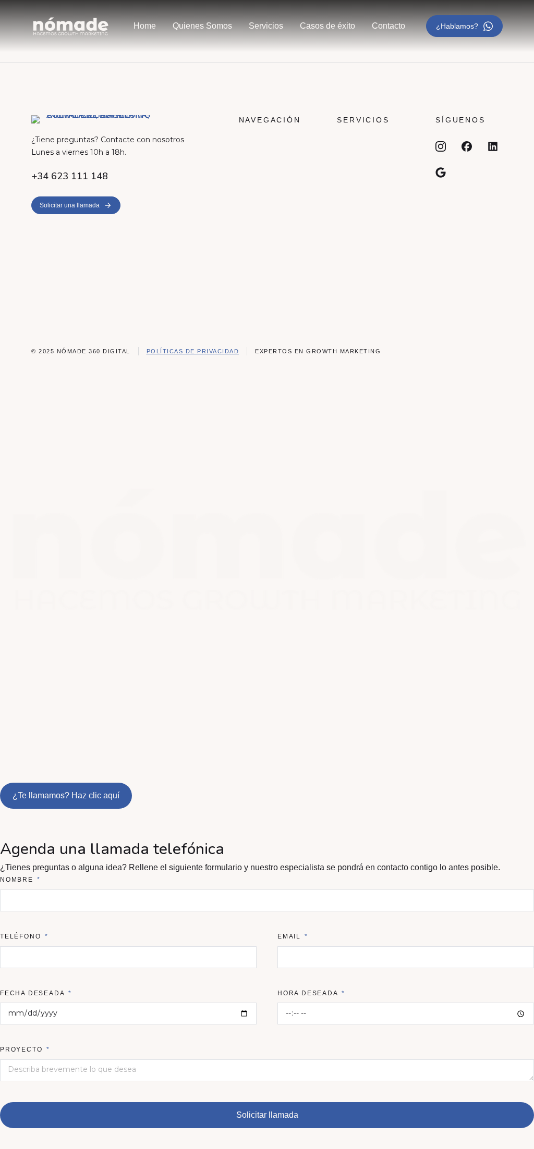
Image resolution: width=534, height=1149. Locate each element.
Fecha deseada (33, 993)
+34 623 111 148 (69, 176)
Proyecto (22, 1049)
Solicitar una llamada (70, 205)
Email (290, 936)
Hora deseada (308, 993)
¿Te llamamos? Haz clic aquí (66, 795)
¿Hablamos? (457, 26)
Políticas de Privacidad (193, 351)
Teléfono (21, 936)
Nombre (18, 879)
